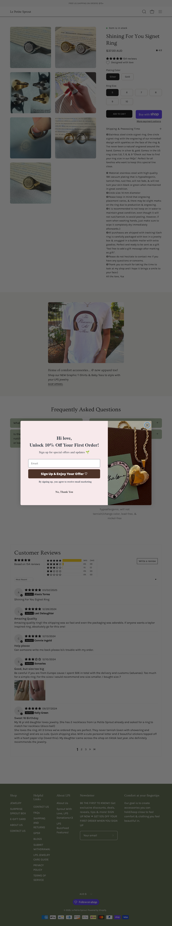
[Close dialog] (147, 425)
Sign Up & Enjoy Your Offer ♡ (64, 473)
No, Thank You (64, 492)
